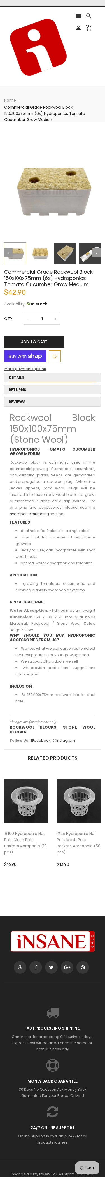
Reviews (17, 402)
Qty (8, 318)
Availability (14, 304)
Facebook (41, 740)
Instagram (65, 740)
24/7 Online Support (53, 1128)
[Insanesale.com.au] (53, 941)
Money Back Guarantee (52, 1081)
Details (17, 377)
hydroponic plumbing (29, 514)
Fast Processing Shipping (52, 1028)
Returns (17, 389)
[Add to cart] (35, 818)
